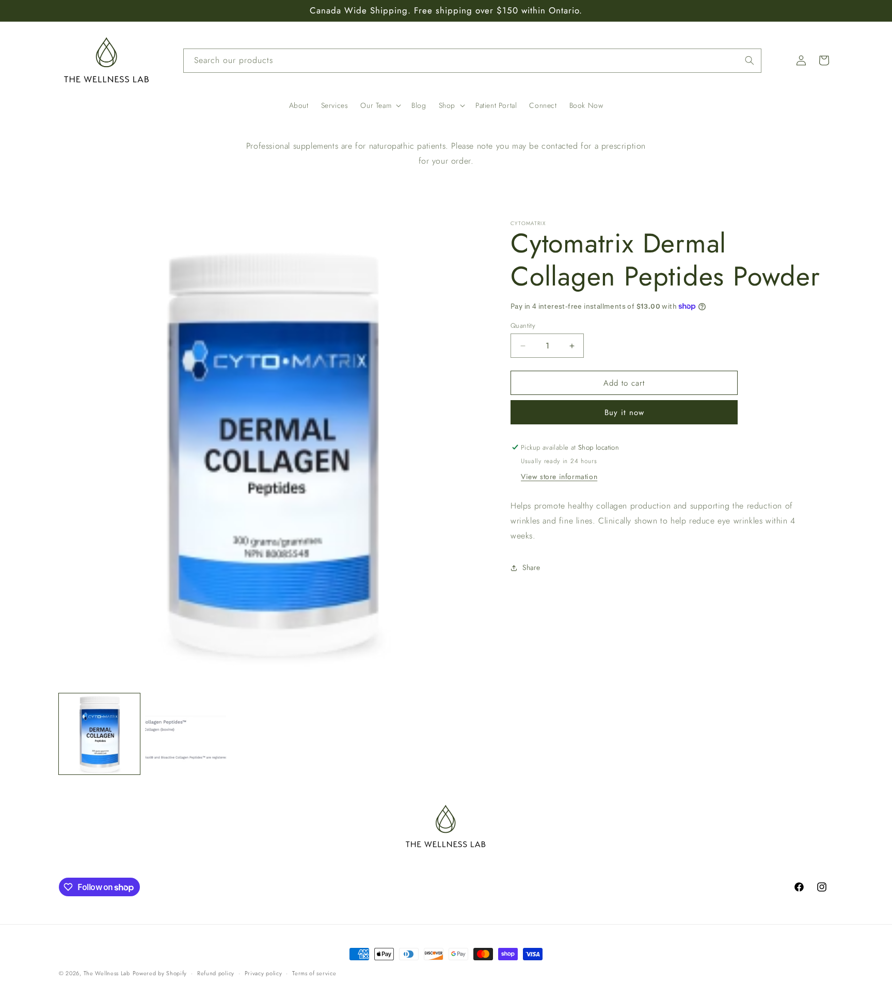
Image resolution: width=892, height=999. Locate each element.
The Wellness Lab (107, 973)
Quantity (523, 325)
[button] (379, 105)
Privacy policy (263, 973)
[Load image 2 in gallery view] (185, 733)
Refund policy (215, 973)
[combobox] (472, 60)
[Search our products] (749, 60)
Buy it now (624, 412)
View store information (559, 476)
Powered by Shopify (160, 973)
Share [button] (531, 567)
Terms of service (314, 973)
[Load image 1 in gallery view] (99, 733)
